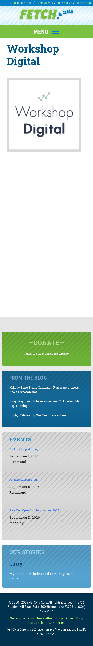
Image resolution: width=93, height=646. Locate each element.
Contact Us (83, 3)
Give (69, 3)
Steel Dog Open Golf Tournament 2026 (34, 510)
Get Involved (44, 3)
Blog (29, 3)
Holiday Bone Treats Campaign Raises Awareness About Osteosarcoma (44, 390)
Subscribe (16, 3)
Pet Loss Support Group (23, 449)
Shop (60, 3)
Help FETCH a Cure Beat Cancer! (46, 347)
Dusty (16, 564)
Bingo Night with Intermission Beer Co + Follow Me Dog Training (44, 403)
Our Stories (36, 623)
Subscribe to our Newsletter (31, 618)
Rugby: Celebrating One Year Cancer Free (37, 415)
